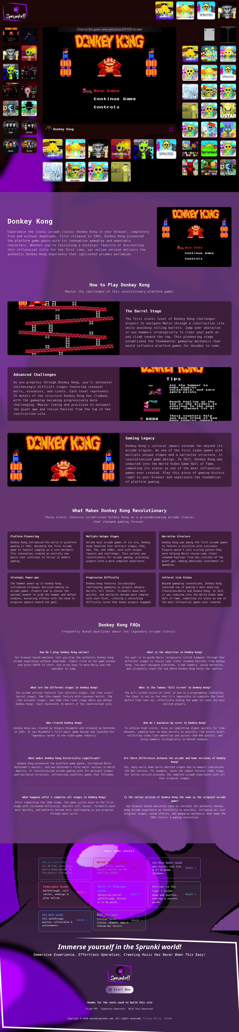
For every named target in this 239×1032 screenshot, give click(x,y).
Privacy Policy (153, 1018)
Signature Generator (113, 1009)
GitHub (168, 1018)
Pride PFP (92, 1009)
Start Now (122, 989)
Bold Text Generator (140, 1009)
